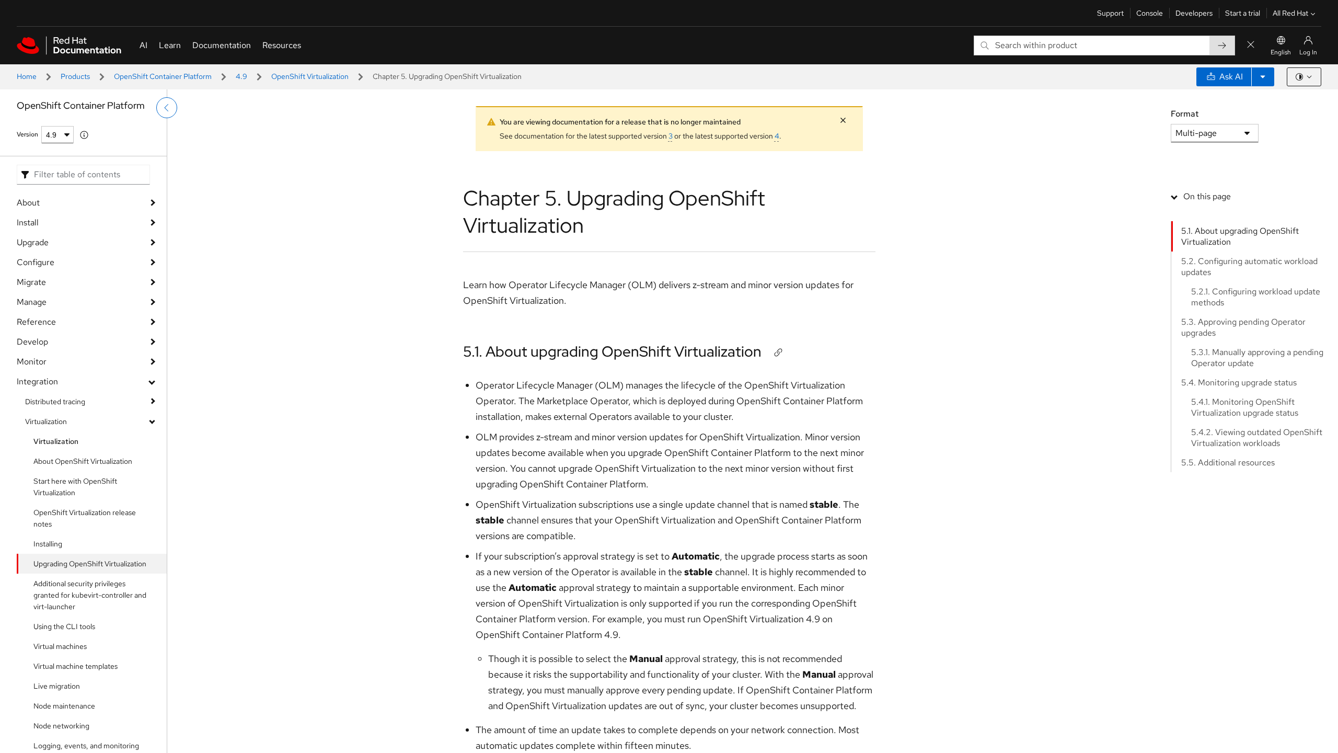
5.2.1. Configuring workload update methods (1255, 297)
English (1281, 52)
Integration (37, 381)
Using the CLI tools (64, 626)
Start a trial (1242, 13)
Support (1110, 13)
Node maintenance (64, 706)
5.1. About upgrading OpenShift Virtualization (612, 351)
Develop (32, 341)
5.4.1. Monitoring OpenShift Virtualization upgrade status (1244, 407)
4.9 (241, 76)
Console (1149, 13)
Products (75, 76)
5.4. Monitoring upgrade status (1239, 382)
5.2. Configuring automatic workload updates (1249, 267)
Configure (35, 262)
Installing (47, 544)
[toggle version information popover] (84, 135)
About (28, 202)
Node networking (61, 726)
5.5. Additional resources (1228, 462)
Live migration (56, 686)
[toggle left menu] (166, 107)
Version (27, 134)
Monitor (32, 361)
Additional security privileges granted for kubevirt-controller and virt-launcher (89, 595)
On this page (1207, 196)
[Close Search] (1250, 45)
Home (27, 76)
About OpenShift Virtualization (82, 461)
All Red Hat (1290, 13)
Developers (1194, 13)
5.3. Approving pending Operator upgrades (1243, 327)
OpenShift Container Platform (163, 76)
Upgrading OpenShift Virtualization (89, 563)
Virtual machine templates (75, 666)
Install (28, 222)
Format (1184, 113)
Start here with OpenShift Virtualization (75, 486)
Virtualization (46, 421)
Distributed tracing (55, 401)
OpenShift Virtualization (310, 76)
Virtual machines (60, 646)
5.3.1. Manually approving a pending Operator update (1257, 358)
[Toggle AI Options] (1262, 76)
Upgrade (33, 242)
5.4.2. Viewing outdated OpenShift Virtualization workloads (1256, 438)
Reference (36, 321)
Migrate (31, 282)
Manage (32, 301)
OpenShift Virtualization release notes (84, 518)
